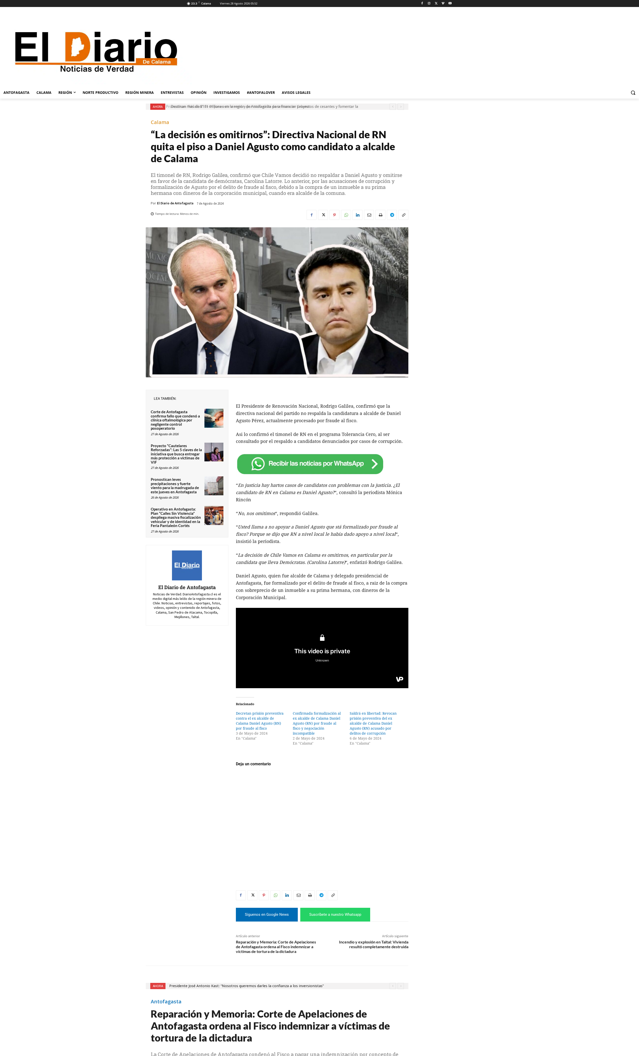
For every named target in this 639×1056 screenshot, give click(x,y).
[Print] (380, 215)
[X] (436, 3)
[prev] (393, 107)
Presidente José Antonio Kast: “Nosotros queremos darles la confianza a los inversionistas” (246, 106)
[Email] (369, 215)
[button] (633, 93)
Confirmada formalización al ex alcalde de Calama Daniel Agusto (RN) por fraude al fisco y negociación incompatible (317, 723)
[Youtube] (450, 3)
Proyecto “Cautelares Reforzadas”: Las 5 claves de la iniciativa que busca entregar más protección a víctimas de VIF (176, 453)
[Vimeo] (443, 3)
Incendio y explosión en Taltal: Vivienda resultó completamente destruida (373, 944)
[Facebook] (422, 3)
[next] (401, 107)
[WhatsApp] (346, 215)
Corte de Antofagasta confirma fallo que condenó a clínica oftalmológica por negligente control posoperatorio (175, 419)
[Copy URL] (403, 215)
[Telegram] (392, 215)
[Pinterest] (334, 215)
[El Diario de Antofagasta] (187, 565)
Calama (160, 122)
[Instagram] (429, 3)
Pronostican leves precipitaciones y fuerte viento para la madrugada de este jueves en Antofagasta (175, 485)
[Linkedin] (357, 215)
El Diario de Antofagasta (175, 203)
